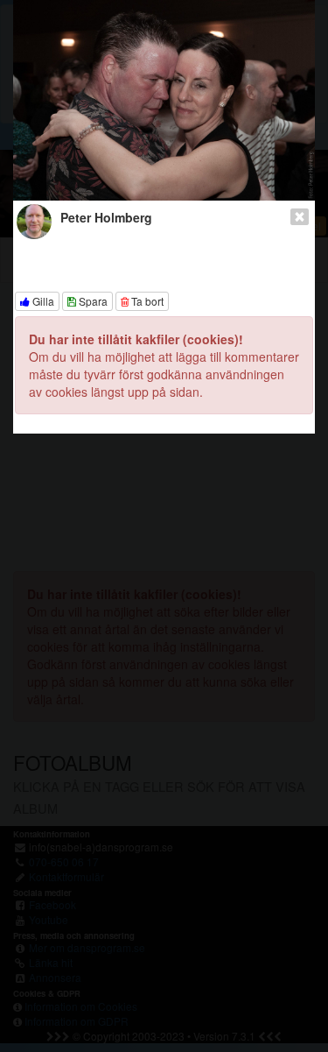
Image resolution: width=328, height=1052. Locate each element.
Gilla (42, 300)
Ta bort (146, 300)
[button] (50, 100)
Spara (92, 300)
